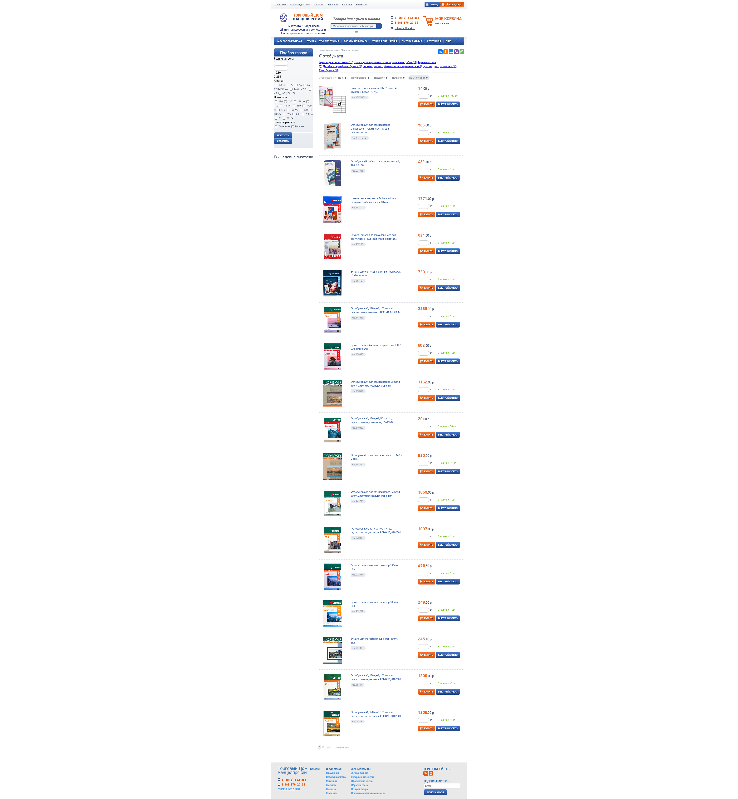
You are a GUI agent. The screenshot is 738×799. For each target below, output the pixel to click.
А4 (300, 84)
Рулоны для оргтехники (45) (440, 66)
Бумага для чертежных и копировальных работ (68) (385, 62)
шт (430, 95)
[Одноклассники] (445, 51)
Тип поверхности (284, 122)
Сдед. (329, 747)
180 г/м (294, 109)
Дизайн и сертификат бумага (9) (342, 66)
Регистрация (454, 4)
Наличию (397, 77)
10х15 (282, 84)
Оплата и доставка (300, 4)
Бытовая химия (412, 41)
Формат (279, 80)
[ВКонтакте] (440, 51)
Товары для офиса (355, 41)
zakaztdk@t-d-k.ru (405, 28)
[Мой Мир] (451, 51)
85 (280, 118)
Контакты (333, 4)
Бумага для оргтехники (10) (336, 62)
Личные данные (359, 773)
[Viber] (456, 51)
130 (290, 101)
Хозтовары (434, 41)
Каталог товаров (350, 50)
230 (298, 114)
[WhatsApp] (462, 51)
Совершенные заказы (362, 777)
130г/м (301, 101)
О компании (280, 4)
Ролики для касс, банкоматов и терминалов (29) (392, 66)
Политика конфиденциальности (368, 793)
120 (281, 101)
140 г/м (287, 105)
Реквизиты (361, 4)
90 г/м (290, 118)
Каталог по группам (289, 41)
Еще (448, 41)
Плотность (280, 97)
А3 (292, 84)
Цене (340, 77)
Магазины (319, 4)
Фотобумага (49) (329, 70)
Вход (434, 4)
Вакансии (347, 4)
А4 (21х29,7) (300, 89)
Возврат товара (359, 789)
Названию (379, 77)
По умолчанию (417, 77)
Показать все (341, 747)
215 (289, 114)
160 (299, 105)
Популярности (359, 77)
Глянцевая (284, 126)
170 (283, 109)
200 (306, 109)
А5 (275, 93)
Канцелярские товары (329, 50)
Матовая (299, 126)
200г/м (277, 114)
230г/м (309, 114)
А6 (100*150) (289, 93)
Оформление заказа (361, 781)
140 (276, 105)
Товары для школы (384, 41)
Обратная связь (359, 785)
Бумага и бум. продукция (323, 41)
